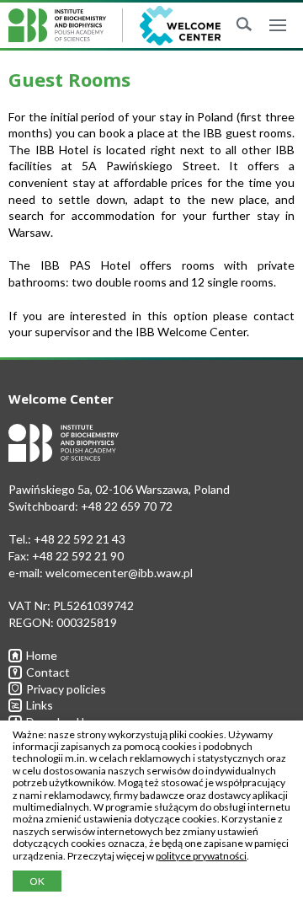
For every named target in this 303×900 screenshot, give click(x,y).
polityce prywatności (201, 855)
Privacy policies (66, 689)
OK (37, 881)
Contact (48, 672)
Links (39, 705)
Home (41, 655)
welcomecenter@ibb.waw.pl (119, 572)
